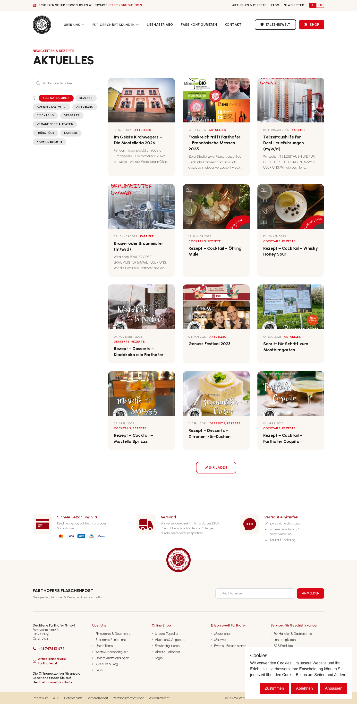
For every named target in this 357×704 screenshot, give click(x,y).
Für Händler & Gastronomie (291, 634)
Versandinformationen (128, 698)
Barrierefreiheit (97, 698)
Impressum (40, 698)
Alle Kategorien (56, 98)
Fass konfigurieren (199, 25)
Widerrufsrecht (159, 698)
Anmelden (310, 593)
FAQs (275, 5)
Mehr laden (216, 467)
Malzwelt (219, 640)
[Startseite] (42, 25)
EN (320, 5)
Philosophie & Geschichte (111, 634)
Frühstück (45, 133)
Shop (314, 25)
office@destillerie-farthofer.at (53, 661)
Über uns (72, 25)
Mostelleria (220, 634)
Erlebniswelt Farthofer (56, 682)
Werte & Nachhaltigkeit (110, 652)
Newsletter (294, 5)
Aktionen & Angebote (168, 640)
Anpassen (333, 688)
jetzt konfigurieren (125, 5)
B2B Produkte (282, 646)
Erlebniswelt (278, 25)
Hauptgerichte (49, 141)
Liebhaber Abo (160, 25)
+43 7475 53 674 (51, 649)
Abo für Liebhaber (166, 652)
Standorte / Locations (109, 640)
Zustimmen (274, 688)
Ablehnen (304, 688)
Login (157, 658)
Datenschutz (73, 698)
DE (312, 5)
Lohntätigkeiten (283, 640)
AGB (56, 698)
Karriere (71, 133)
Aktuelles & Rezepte (249, 5)
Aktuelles (84, 106)
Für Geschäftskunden (114, 25)
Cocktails (45, 115)
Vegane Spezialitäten (55, 124)
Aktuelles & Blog (105, 664)
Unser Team (102, 646)
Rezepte (86, 98)
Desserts (72, 115)
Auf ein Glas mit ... (52, 106)
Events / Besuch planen (228, 646)
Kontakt (233, 25)
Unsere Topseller (165, 634)
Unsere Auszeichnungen (110, 658)
